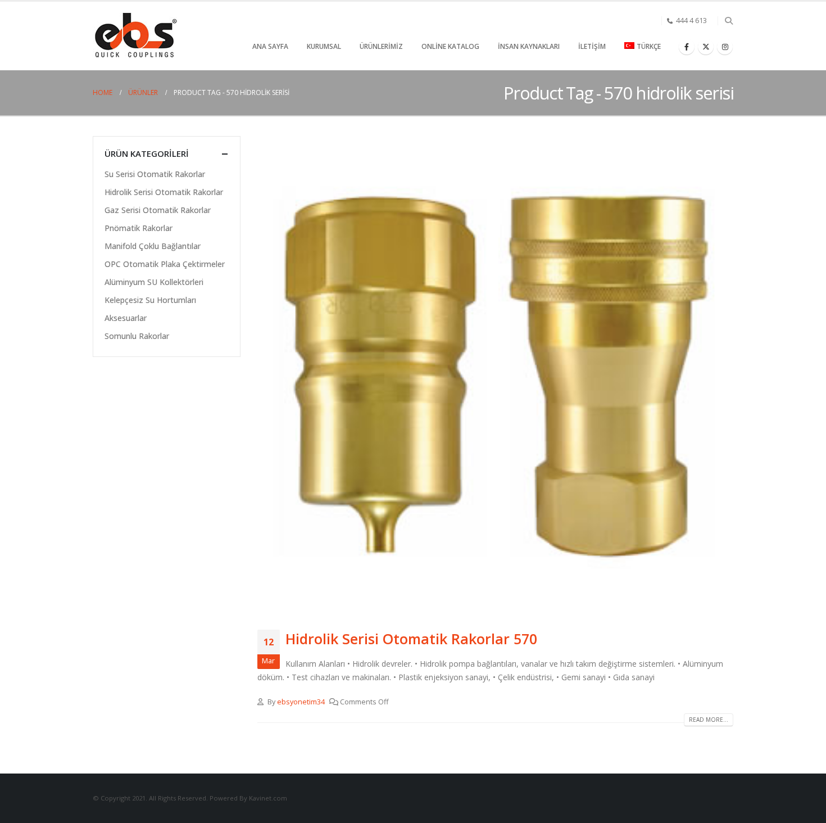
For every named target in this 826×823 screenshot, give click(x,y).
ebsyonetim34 (301, 702)
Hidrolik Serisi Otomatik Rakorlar (164, 192)
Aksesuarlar (126, 318)
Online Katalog (450, 46)
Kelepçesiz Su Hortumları (150, 300)
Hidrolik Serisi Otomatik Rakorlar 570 (411, 638)
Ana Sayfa (270, 46)
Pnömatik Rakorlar (139, 228)
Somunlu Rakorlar (137, 336)
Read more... (708, 719)
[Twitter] (706, 47)
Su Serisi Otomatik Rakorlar (155, 174)
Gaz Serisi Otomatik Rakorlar (158, 210)
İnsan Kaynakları (529, 46)
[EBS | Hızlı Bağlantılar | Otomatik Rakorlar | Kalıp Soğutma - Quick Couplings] (135, 36)
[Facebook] (687, 47)
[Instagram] (725, 47)
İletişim (592, 46)
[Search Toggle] (728, 21)
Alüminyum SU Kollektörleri (154, 282)
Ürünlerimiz (381, 46)
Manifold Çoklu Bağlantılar (153, 246)
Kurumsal (324, 46)
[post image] (495, 374)
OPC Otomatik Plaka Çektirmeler (165, 264)
